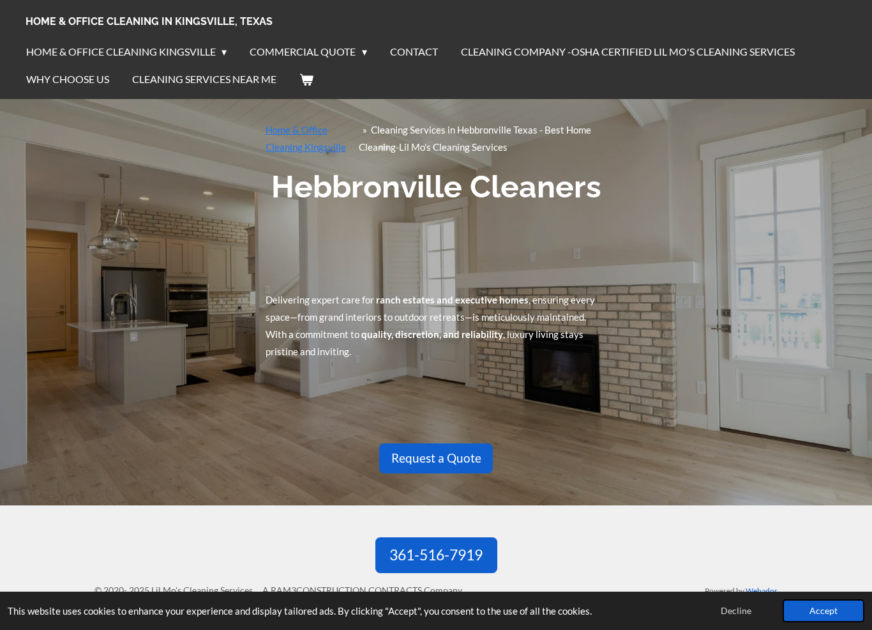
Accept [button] (823, 611)
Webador (762, 590)
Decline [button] (736, 611)
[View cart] (306, 79)
